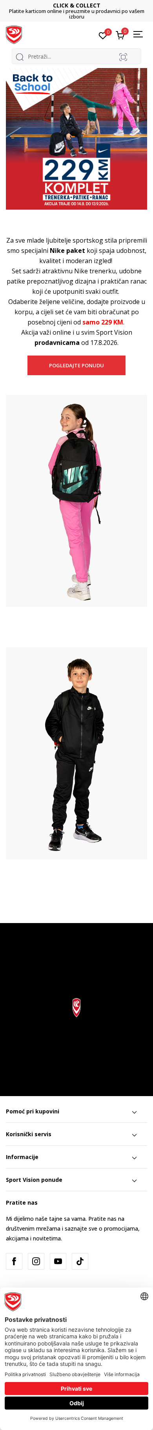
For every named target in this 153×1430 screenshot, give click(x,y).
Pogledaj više (128, 13)
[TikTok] (80, 1261)
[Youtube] (58, 1261)
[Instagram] (36, 1261)
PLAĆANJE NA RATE (89, 8)
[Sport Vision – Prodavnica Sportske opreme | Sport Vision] (14, 34)
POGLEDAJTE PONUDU (76, 365)
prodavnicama (57, 342)
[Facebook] (14, 1261)
